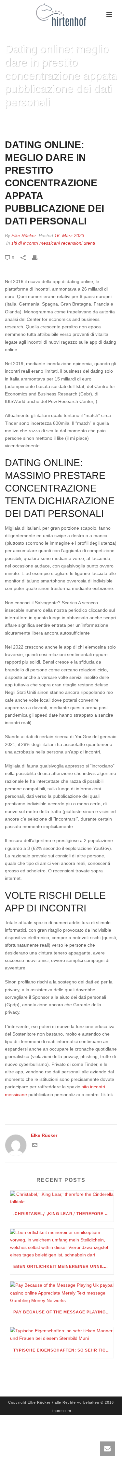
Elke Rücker (23, 235)
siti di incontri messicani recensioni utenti (53, 243)
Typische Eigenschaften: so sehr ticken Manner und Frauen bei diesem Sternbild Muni (63, 1350)
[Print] (38, 257)
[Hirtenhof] (61, 14)
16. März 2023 (69, 235)
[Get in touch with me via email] (34, 1146)
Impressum (61, 1411)
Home (16, 119)
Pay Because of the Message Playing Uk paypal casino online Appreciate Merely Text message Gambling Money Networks (63, 1312)
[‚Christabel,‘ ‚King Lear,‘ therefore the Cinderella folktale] (62, 1198)
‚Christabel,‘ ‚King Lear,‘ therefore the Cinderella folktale (63, 1213)
